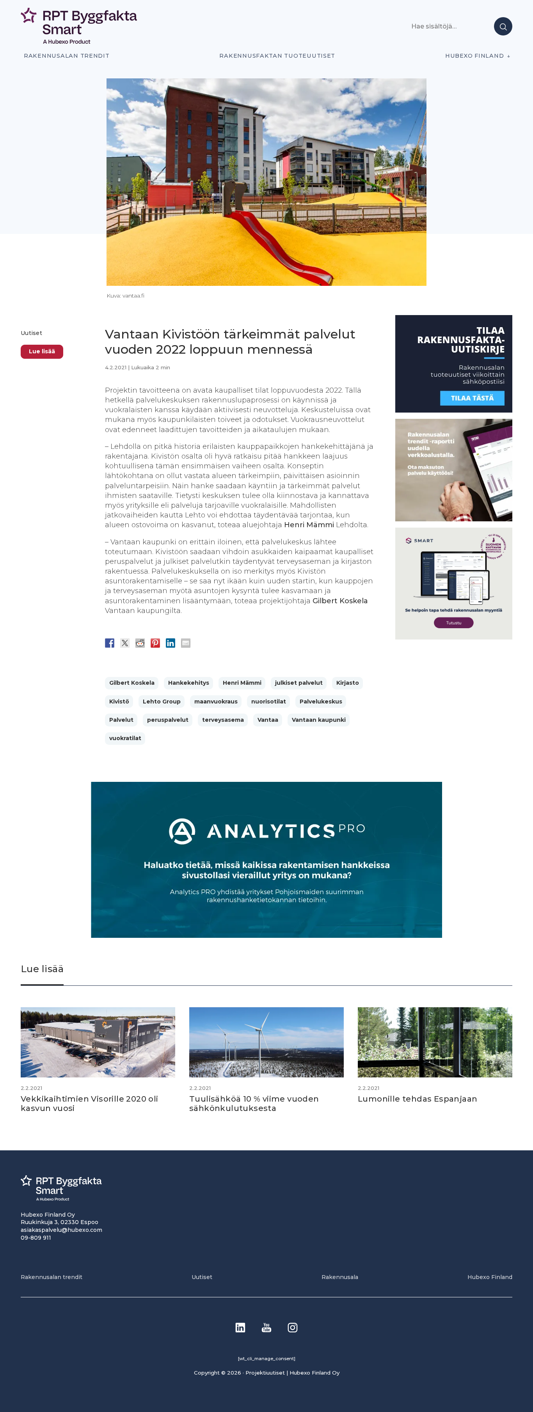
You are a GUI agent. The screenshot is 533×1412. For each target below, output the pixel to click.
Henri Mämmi (242, 682)
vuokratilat (125, 738)
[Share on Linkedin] (170, 643)
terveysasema (223, 719)
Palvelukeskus (321, 701)
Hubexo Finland (474, 55)
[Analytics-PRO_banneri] (266, 935)
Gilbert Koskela (132, 682)
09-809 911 (36, 1237)
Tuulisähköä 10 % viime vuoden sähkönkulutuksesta (254, 1103)
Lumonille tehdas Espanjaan (417, 1099)
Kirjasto (347, 682)
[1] (453, 410)
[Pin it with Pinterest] (155, 643)
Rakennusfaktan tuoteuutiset (277, 55)
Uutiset (31, 333)
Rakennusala (340, 1277)
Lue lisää (42, 351)
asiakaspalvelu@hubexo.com (61, 1229)
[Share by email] (185, 643)
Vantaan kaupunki (319, 719)
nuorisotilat (268, 701)
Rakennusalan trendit (67, 55)
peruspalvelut (167, 719)
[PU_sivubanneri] (453, 519)
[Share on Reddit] (140, 643)
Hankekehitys (188, 682)
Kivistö (119, 701)
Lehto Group (162, 701)
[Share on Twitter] (125, 643)
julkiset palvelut (299, 682)
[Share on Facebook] (109, 643)
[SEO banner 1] (453, 637)
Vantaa (268, 719)
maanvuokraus (216, 701)
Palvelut (121, 719)
